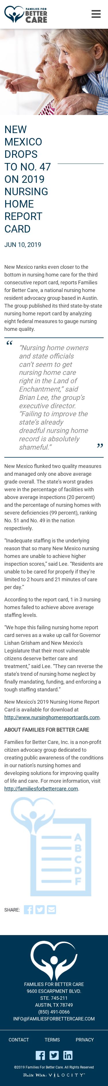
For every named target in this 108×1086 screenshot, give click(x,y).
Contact (19, 1040)
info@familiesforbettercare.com (54, 1019)
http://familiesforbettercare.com (41, 789)
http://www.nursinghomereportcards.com (52, 717)
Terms (52, 1040)
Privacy (85, 1040)
